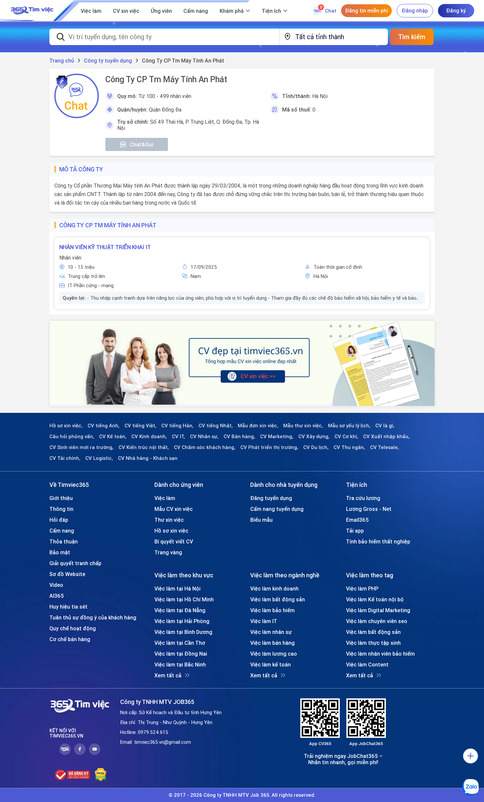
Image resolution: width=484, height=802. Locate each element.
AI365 (56, 596)
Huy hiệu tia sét (68, 607)
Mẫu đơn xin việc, (258, 426)
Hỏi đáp (58, 520)
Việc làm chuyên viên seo (376, 621)
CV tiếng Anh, (104, 426)
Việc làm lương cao (273, 654)
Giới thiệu (61, 498)
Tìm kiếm (411, 37)
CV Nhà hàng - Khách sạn (147, 458)
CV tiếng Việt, (140, 426)
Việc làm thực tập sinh (373, 643)
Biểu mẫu (261, 520)
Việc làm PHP (362, 588)
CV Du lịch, (316, 447)
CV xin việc (126, 11)
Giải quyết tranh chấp (75, 563)
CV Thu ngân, (349, 447)
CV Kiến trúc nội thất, (144, 447)
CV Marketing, (276, 436)
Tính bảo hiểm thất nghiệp (378, 541)
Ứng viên (161, 11)
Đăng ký (456, 10)
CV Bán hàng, (239, 436)
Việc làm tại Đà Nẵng (179, 610)
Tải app (355, 531)
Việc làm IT (263, 621)
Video (56, 585)
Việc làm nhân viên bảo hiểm (380, 654)
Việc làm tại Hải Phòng (181, 621)
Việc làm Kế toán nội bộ (375, 599)
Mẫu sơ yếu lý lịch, (349, 426)
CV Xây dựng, (314, 436)
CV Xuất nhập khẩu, (386, 436)
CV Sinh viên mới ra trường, (81, 447)
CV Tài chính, (64, 458)
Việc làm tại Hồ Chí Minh (184, 599)
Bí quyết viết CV (173, 541)
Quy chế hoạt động (72, 628)
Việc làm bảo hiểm (272, 610)
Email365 (357, 520)
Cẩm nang (195, 11)
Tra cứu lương (363, 498)
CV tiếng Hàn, (177, 426)
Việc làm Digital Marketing (378, 610)
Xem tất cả (167, 675)
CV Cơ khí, (346, 436)
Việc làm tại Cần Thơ (179, 643)
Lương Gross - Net (368, 509)
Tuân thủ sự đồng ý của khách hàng (92, 617)
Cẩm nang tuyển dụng (277, 509)
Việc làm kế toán (270, 664)
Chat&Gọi (141, 144)
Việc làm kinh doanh (274, 588)
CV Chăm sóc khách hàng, (204, 447)
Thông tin (61, 509)
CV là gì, (384, 426)
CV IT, (178, 436)
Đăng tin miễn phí (366, 10)
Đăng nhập (415, 10)
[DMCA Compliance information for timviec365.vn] (100, 774)
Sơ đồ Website (67, 574)
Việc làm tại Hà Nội (177, 588)
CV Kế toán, (112, 436)
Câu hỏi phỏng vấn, (71, 436)
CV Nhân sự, (204, 436)
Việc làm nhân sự (271, 632)
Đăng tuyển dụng (271, 498)
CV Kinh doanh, (149, 436)
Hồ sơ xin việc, (66, 426)
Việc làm (91, 11)
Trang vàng (168, 552)
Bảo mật (59, 552)
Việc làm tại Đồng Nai (180, 654)
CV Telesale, (384, 447)
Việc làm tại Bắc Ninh (180, 664)
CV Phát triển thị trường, (269, 447)
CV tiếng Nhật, (216, 426)
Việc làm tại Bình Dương (183, 632)
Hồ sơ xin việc (171, 531)
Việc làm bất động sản (277, 599)
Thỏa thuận (63, 541)
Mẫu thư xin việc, (303, 426)
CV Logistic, (99, 458)
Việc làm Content (367, 664)
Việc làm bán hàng (272, 643)
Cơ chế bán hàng (69, 639)
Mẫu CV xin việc (173, 509)
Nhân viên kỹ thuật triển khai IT (105, 247)
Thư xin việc (169, 520)
